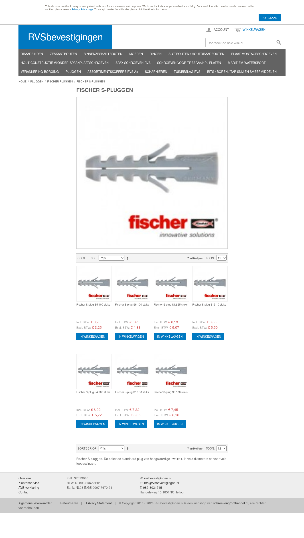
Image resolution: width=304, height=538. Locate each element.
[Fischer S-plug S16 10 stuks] (210, 284)
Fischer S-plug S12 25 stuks (171, 304)
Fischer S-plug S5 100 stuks (93, 304)
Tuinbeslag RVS (187, 71)
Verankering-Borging (40, 71)
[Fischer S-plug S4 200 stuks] (94, 371)
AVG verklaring (28, 487)
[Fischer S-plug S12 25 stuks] (171, 284)
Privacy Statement (99, 503)
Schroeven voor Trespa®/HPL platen (189, 62)
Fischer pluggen (60, 81)
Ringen (156, 53)
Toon (210, 258)
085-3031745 (152, 487)
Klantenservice (28, 483)
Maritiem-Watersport (247, 62)
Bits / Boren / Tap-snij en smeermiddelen (242, 71)
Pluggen (73, 71)
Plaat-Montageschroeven (254, 53)
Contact (23, 492)
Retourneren (69, 503)
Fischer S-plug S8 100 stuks (171, 392)
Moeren (136, 53)
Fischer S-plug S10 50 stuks (132, 392)
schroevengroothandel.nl (230, 503)
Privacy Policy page (82, 9)
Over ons (24, 478)
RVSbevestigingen (65, 36)
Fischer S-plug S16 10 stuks (209, 304)
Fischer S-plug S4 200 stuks (93, 392)
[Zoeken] (278, 42)
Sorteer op (87, 258)
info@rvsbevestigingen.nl (161, 483)
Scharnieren (156, 71)
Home (22, 81)
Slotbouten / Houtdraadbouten (196, 53)
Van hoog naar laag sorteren (128, 258)
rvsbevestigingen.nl (157, 478)
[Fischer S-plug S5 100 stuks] (94, 284)
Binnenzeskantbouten (103, 53)
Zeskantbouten (63, 53)
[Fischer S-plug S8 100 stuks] (171, 371)
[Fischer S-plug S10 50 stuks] (132, 371)
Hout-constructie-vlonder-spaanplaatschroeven (65, 62)
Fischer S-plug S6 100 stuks (132, 304)
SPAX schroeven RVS (133, 62)
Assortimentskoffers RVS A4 (112, 71)
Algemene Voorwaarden (35, 503)
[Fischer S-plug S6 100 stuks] (132, 284)
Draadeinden (32, 53)
